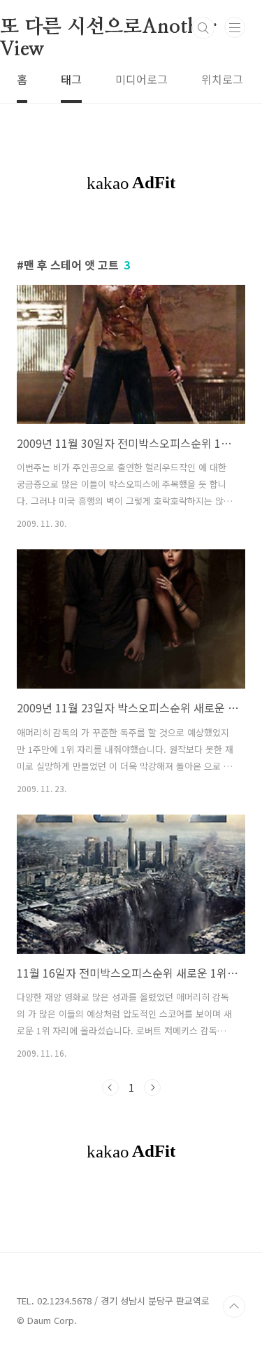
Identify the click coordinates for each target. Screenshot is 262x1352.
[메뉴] (234, 27)
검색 (203, 27)
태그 (71, 79)
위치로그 (222, 79)
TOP (234, 1306)
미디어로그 (141, 79)
